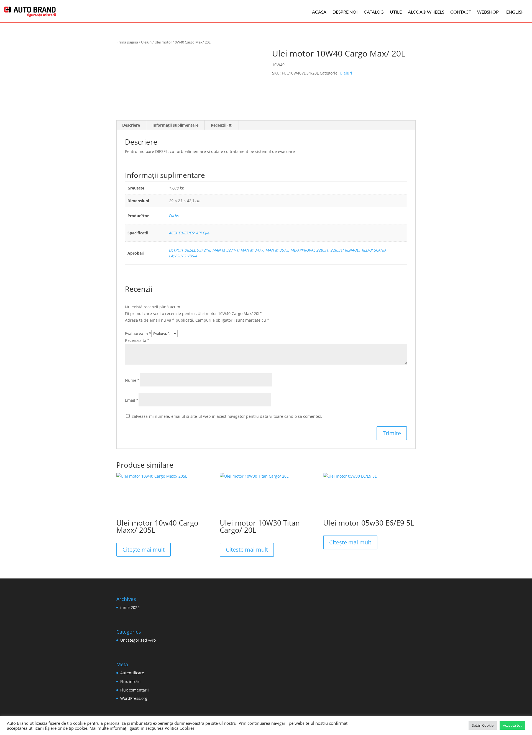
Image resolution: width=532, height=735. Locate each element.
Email (132, 400)
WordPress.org (133, 698)
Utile (396, 11)
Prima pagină (127, 42)
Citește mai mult (143, 549)
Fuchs (174, 215)
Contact (460, 11)
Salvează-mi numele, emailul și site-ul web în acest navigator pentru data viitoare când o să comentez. (227, 416)
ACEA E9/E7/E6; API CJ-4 (189, 232)
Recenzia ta (137, 340)
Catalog (374, 11)
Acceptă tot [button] (512, 725)
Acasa (319, 11)
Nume (132, 380)
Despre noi (345, 11)
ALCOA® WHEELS (426, 11)
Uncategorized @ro (138, 640)
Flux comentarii (134, 690)
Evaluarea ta (138, 333)
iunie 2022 (130, 607)
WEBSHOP (488, 11)
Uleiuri (146, 42)
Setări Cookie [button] (482, 725)
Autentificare (132, 672)
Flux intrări (130, 681)
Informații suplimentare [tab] (175, 125)
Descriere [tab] (131, 125)
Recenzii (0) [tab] (221, 125)
